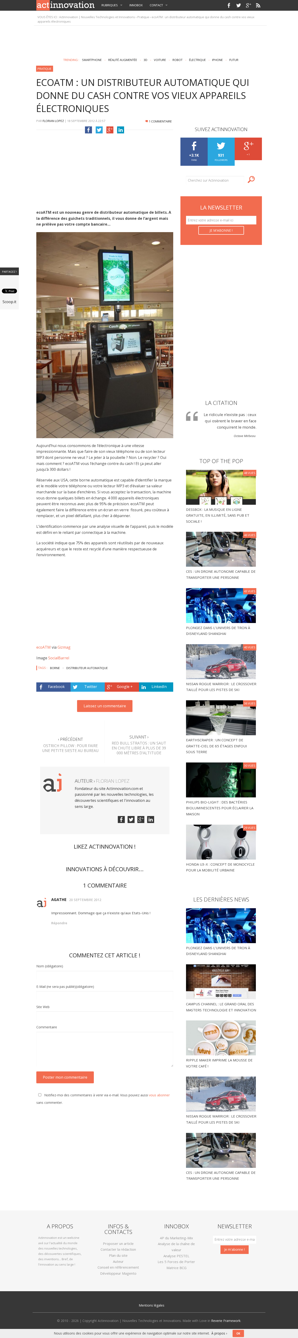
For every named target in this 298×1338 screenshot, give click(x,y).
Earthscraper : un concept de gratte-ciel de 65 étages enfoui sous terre (216, 746)
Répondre (59, 923)
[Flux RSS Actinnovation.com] (258, 5)
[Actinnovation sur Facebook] (228, 5)
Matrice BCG (176, 1267)
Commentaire (46, 1027)
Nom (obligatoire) (49, 966)
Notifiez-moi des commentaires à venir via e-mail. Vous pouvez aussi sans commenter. (103, 1099)
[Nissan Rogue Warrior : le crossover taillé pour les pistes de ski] (221, 661)
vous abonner (159, 1095)
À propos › (219, 1333)
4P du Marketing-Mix (176, 1238)
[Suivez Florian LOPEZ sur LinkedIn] (150, 819)
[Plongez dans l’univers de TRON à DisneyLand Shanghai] (221, 605)
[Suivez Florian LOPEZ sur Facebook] (121, 819)
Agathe (58, 899)
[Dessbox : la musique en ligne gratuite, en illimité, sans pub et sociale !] (221, 486)
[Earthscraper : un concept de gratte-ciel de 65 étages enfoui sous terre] (221, 717)
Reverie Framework (225, 1320)
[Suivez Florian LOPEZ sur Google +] (140, 819)
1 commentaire (160, 121)
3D (145, 60)
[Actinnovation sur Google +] (248, 5)
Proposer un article (118, 1243)
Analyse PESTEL (176, 1255)
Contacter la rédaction (118, 1249)
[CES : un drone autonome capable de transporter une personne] (221, 549)
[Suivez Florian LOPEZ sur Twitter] (131, 819)
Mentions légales (151, 1305)
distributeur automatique (87, 668)
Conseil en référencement (118, 1267)
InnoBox (136, 5)
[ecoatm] (104, 335)
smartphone (92, 60)
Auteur (118, 1261)
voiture (160, 60)
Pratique (143, 17)
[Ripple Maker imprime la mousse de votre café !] (221, 1037)
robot (178, 60)
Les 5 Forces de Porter (176, 1261)
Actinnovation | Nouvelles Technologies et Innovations (97, 17)
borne (55, 668)
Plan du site (118, 1255)
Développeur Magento (118, 1273)
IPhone (217, 60)
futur (233, 60)
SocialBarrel (58, 658)
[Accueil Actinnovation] (65, 4)
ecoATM (43, 647)
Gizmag (64, 647)
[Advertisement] (149, 39)
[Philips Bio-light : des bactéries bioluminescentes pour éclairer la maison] (221, 779)
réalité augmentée (122, 60)
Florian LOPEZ (53, 121)
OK (238, 1333)
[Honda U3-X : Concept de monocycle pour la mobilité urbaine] (221, 841)
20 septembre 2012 (85, 900)
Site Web (43, 1007)
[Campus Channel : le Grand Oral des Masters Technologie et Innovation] (221, 981)
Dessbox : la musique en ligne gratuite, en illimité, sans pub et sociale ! (217, 515)
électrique (197, 60)
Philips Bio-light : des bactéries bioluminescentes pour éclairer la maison (219, 808)
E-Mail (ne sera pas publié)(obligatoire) (65, 986)
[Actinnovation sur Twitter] (238, 5)
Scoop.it (9, 301)
